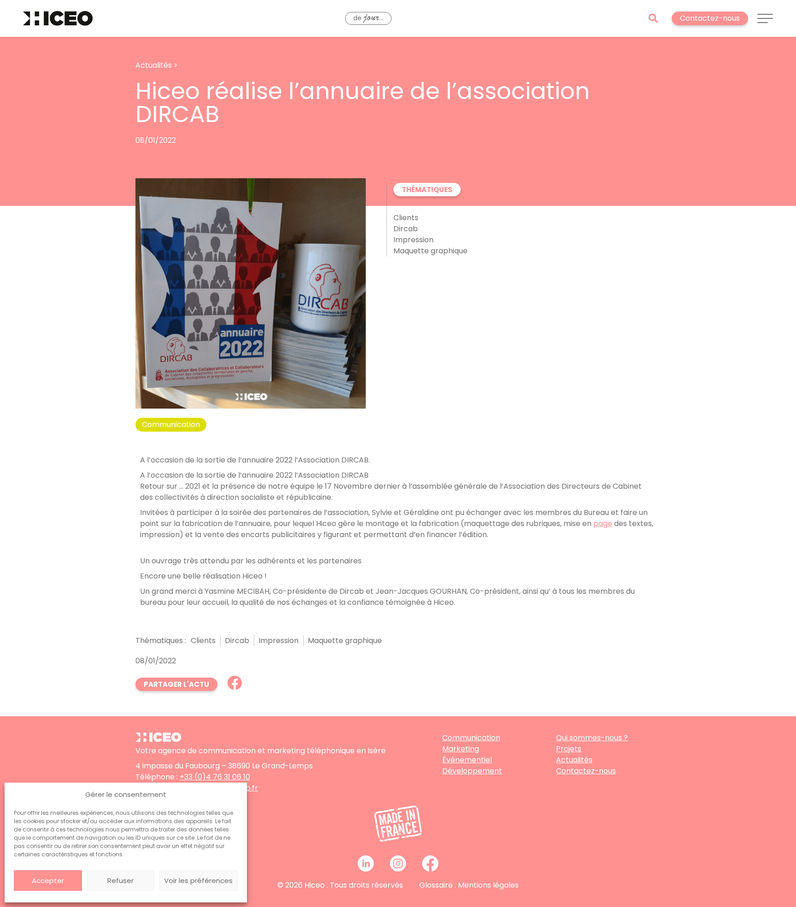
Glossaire (436, 885)
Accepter (48, 880)
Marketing (460, 748)
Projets (568, 748)
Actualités (574, 760)
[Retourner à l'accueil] (58, 18)
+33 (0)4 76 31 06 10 (215, 777)
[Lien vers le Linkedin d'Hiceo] (366, 863)
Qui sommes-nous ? (592, 737)
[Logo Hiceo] (158, 739)
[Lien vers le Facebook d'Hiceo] (430, 863)
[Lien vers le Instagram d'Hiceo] (398, 863)
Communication (471, 737)
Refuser (120, 880)
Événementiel (467, 760)
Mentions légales (488, 885)
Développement (472, 771)
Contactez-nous (586, 771)
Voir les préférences (198, 880)
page (602, 523)
